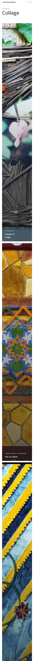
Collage (7, 228)
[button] (30, 2)
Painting (13, 453)
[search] (27, 2)
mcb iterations (9, 2)
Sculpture (21, 228)
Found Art (13, 228)
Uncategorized (9, 231)
